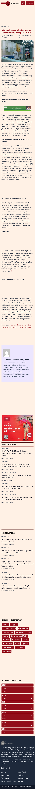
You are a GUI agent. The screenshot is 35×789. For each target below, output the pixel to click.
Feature (5, 636)
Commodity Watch (9, 628)
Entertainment (8, 632)
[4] (11, 271)
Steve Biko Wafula (6, 480)
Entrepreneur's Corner (23, 632)
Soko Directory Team (8, 36)
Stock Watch (20, 647)
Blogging (14, 625)
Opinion (25, 644)
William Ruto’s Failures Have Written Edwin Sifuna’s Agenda (16, 476)
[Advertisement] (18, 13)
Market (3, 772)
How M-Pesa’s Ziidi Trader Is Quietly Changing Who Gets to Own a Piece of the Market (16, 453)
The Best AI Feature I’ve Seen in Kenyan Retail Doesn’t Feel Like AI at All (17, 552)
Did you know (23, 628)
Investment (16, 640)
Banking (5, 625)
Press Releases (8, 647)
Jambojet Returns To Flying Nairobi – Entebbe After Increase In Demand (17, 487)
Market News (7, 644)
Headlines (6, 640)
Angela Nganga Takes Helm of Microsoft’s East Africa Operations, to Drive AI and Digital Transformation (17, 564)
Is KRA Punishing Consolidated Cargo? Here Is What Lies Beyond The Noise (16, 498)
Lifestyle (26, 640)
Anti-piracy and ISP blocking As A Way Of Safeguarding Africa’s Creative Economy (15, 587)
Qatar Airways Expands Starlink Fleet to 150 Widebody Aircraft (16, 541)
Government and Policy (19, 636)
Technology (7, 651)
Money (17, 644)
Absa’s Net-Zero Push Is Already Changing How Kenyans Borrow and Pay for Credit (16, 465)
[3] (10, 228)
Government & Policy (8, 781)
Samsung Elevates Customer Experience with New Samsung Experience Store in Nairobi (17, 576)
